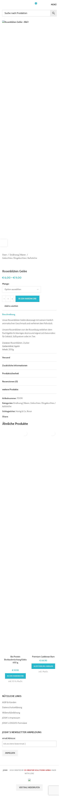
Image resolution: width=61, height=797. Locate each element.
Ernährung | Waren (18, 254)
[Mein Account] (29, 4)
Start (4, 254)
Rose (29, 411)
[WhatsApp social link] (28, 416)
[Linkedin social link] (24, 416)
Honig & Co (21, 411)
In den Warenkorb (27, 298)
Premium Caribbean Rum (43, 656)
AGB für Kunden (9, 702)
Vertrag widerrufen (29, 787)
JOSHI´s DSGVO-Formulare (14, 723)
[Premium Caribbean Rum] (43, 541)
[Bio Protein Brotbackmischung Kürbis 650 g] (15, 541)
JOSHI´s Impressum (11, 717)
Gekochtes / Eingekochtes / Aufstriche (19, 258)
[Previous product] (4, 264)
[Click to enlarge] (7, 18)
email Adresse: (9, 738)
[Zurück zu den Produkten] (7, 264)
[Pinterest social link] (21, 416)
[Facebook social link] (10, 416)
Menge (5, 283)
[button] (15, 676)
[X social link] (13, 416)
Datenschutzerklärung (12, 707)
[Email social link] (17, 416)
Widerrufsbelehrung (11, 712)
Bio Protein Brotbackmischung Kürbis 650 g (15, 659)
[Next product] (11, 264)
